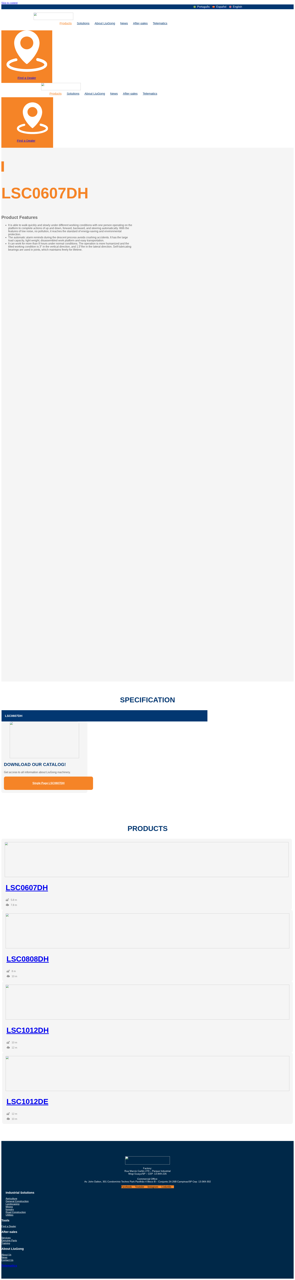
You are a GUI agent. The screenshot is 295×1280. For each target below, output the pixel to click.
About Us (6, 1254)
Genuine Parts (9, 1240)
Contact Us (7, 1260)
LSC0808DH (27, 959)
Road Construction (16, 1212)
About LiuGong (105, 23)
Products (66, 23)
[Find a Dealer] (26, 70)
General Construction (17, 1201)
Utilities (9, 1214)
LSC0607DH (13, 716)
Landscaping (12, 1204)
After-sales (140, 23)
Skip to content (9, 2)
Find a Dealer (27, 78)
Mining (9, 1206)
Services (6, 1237)
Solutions (83, 23)
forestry (10, 1209)
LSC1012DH (27, 1030)
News (124, 23)
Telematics (160, 23)
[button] (104, 715)
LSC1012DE (27, 1101)
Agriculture (11, 1198)
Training (5, 1243)
